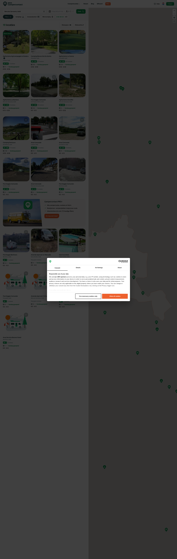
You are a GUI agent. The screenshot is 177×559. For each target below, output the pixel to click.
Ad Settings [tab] (99, 267)
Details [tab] (78, 267)
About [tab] (120, 267)
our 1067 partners (60, 277)
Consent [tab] (57, 268)
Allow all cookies (114, 296)
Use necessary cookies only (88, 296)
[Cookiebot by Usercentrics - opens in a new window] (120, 261)
